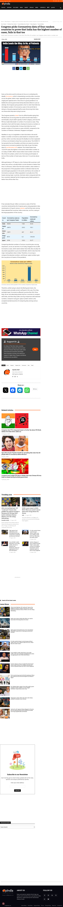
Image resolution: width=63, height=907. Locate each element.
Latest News (4, 604)
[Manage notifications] (3, 903)
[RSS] (57, 1)
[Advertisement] (9, 564)
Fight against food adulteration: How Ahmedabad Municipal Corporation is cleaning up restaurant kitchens (14, 533)
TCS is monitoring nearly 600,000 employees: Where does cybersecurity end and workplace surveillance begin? (22, 676)
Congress (12, 365)
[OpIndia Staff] (7, 372)
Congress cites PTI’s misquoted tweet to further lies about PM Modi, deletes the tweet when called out (21, 430)
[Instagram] (55, 1)
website (22, 208)
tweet (17, 115)
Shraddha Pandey (5, 520)
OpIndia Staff (37, 39)
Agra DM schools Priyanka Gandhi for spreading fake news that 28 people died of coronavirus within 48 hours (21, 453)
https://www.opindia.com (17, 372)
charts (7, 365)
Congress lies (17, 365)
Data (29, 365)
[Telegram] (21, 68)
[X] (59, 1)
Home (2, 21)
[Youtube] (62, 1)
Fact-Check (4, 505)
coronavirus (24, 365)
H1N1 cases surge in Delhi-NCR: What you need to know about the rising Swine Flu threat (31, 511)
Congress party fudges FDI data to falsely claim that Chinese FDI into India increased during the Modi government (21, 476)
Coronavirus (9, 96)
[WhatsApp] (60, 1)
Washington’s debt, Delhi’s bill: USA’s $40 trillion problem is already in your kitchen (22, 698)
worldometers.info (11, 147)
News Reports (8, 21)
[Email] (24, 68)
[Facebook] (53, 1)
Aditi (23, 515)
